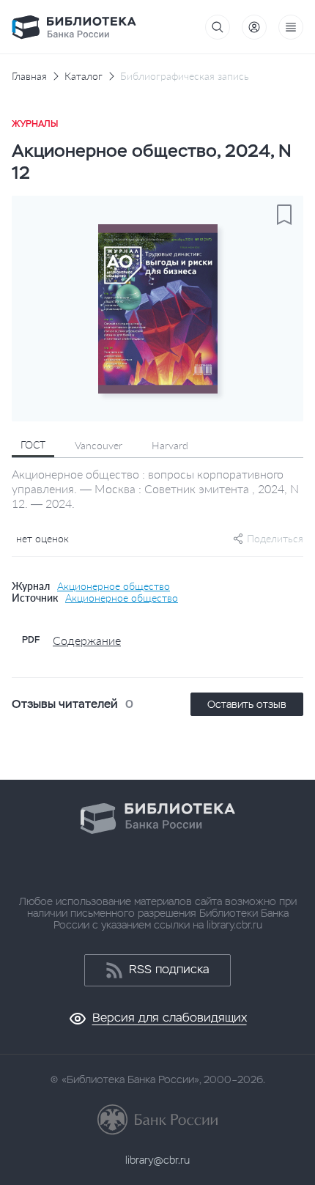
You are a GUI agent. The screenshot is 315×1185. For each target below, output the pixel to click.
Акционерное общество (113, 586)
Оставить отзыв (246, 704)
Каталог (83, 76)
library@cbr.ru (157, 1160)
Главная (29, 76)
